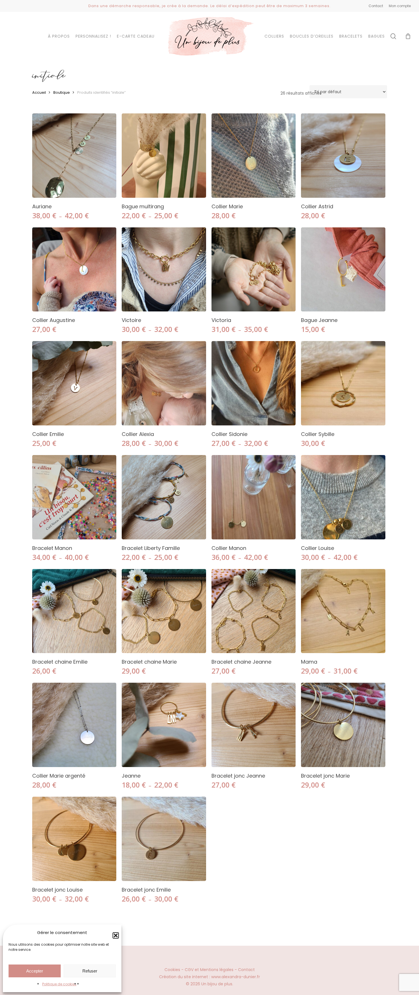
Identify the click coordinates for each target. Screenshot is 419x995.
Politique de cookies (59, 984)
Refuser (89, 971)
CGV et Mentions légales (209, 969)
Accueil (39, 92)
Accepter (34, 971)
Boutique (61, 92)
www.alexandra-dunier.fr (235, 977)
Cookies (172, 969)
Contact (246, 969)
